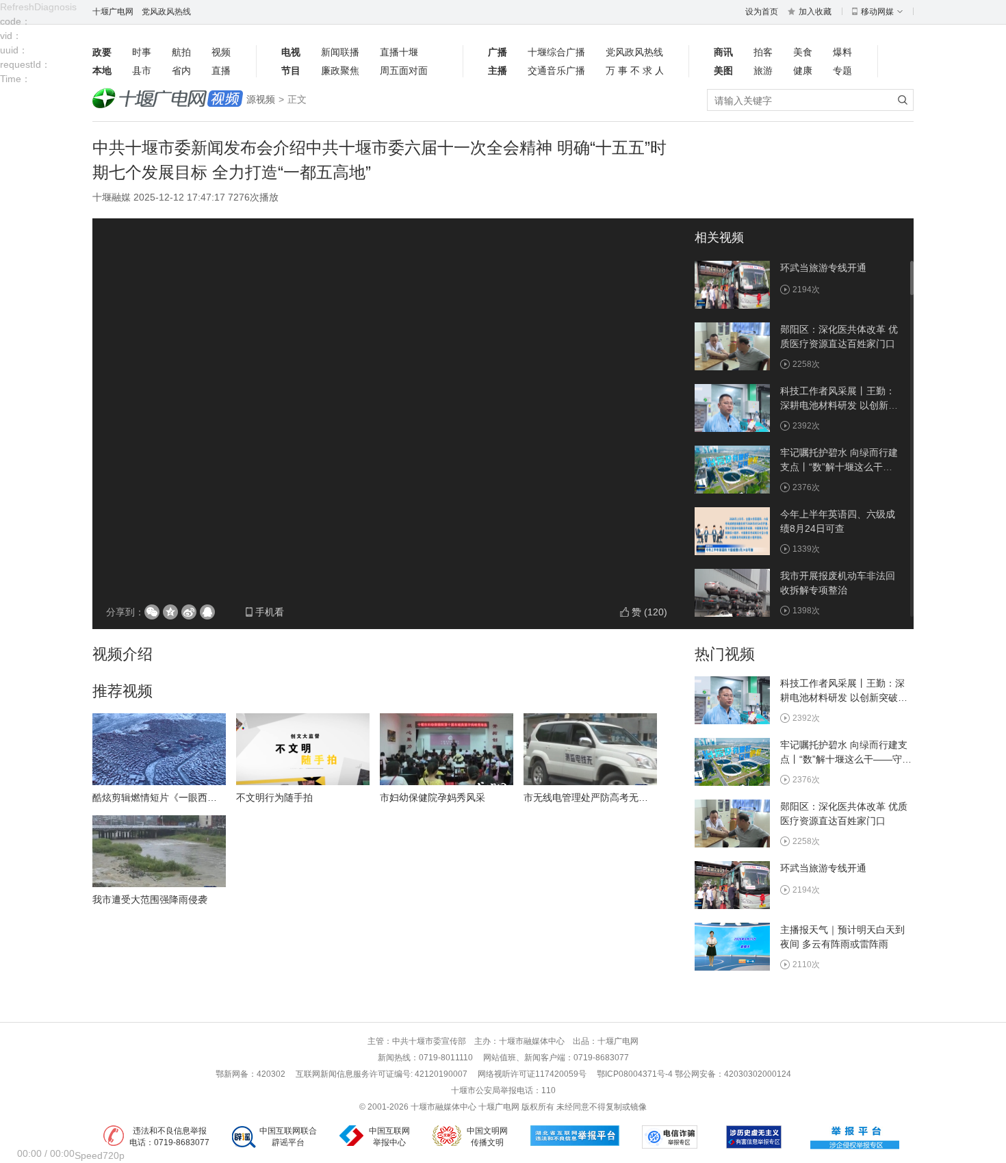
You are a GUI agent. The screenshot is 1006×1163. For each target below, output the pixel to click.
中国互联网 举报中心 (389, 1136)
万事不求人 (634, 70)
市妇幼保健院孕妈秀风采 (432, 797)
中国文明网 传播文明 (487, 1136)
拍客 (763, 52)
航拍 (181, 52)
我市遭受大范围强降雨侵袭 (149, 899)
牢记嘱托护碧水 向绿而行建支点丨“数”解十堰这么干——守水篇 (839, 467)
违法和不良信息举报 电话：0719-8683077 (169, 1136)
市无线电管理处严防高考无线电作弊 (600, 797)
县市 (141, 70)
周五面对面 (404, 70)
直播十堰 (399, 52)
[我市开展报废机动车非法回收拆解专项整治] (732, 592)
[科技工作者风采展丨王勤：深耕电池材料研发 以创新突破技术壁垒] (732, 407)
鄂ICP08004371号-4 (636, 1074)
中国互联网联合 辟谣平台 (288, 1136)
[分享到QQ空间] (170, 611)
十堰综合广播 (556, 52)
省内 (181, 70)
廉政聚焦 (340, 70)
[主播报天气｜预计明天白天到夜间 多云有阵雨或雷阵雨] (732, 946)
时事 (141, 52)
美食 (802, 52)
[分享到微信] (151, 611)
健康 (802, 70)
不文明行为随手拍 (274, 797)
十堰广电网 (112, 11)
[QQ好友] (207, 611)
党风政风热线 (166, 11)
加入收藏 (815, 11)
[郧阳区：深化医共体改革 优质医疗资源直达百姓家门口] (732, 345)
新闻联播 (340, 52)
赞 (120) (649, 611)
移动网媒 (877, 11)
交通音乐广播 (556, 70)
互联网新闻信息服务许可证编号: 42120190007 (381, 1074)
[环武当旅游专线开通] (732, 284)
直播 (221, 70)
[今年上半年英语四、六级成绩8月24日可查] (732, 530)
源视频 (260, 99)
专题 (842, 70)
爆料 (842, 52)
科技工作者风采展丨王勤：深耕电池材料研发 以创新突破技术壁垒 (839, 405)
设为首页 (761, 11)
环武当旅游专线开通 (823, 267)
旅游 (763, 70)
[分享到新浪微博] (188, 611)
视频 (221, 52)
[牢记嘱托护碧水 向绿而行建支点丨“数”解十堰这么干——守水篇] (732, 468)
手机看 (269, 611)
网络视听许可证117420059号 (532, 1074)
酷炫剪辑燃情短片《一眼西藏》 (159, 797)
